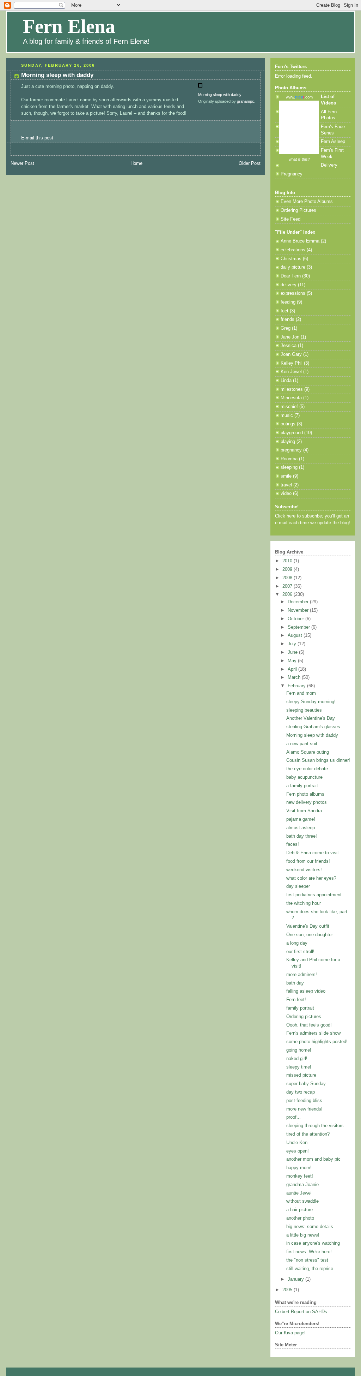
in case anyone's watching (313, 1243)
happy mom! (299, 1167)
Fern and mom (301, 693)
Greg (285, 328)
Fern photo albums (305, 794)
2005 (288, 1289)
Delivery (329, 165)
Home (136, 163)
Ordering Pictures (298, 210)
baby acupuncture (304, 777)
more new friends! (304, 1109)
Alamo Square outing (307, 752)
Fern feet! (296, 999)
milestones (292, 389)
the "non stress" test (307, 1260)
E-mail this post (38, 138)
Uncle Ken (296, 1142)
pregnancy (291, 450)
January (296, 1279)
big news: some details (309, 1226)
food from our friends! (308, 861)
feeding (288, 302)
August (296, 635)
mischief (289, 406)
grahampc (245, 101)
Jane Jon (290, 337)
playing (288, 441)
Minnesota (291, 397)
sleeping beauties (304, 710)
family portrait (300, 1008)
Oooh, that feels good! (309, 1025)
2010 (288, 560)
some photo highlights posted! (317, 1041)
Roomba (289, 458)
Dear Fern (291, 276)
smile (286, 476)
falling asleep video (305, 991)
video (286, 493)
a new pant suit (301, 743)
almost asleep (300, 827)
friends (287, 319)
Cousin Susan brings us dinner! (318, 760)
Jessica (288, 345)
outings (288, 423)
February (297, 685)
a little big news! (302, 1235)
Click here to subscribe (298, 516)
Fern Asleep (333, 141)
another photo (300, 1218)
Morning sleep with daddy (57, 75)
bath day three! (301, 836)
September (299, 627)
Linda (286, 380)
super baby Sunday (306, 1083)
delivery (288, 284)
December (299, 601)
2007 (288, 586)
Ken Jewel (291, 371)
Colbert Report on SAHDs (301, 1311)
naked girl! (296, 1058)
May (293, 660)
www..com (299, 97)
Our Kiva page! (290, 1332)
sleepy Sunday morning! (311, 701)
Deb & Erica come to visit (312, 852)
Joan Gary (291, 354)
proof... (293, 1117)
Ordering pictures (303, 1016)
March (295, 677)
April (293, 669)
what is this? (299, 159)
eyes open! (297, 1151)
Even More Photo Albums (307, 201)
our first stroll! (300, 951)
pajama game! (300, 819)
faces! (292, 844)
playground (292, 432)
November (299, 610)
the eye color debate (307, 768)
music (287, 415)
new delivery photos (306, 802)
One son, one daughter (309, 934)
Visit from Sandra (304, 810)
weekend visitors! (304, 869)
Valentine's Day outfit (307, 926)
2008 (288, 577)
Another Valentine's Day (310, 718)
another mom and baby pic (313, 1159)
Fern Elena (69, 26)
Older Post (250, 163)
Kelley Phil (291, 363)
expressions (293, 293)
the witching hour (303, 903)
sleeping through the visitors (315, 1125)
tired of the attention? (308, 1134)
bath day (295, 983)
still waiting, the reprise (309, 1268)
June (293, 652)
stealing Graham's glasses (313, 726)
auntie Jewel (299, 1193)
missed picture (301, 1075)
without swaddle (302, 1201)
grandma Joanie (302, 1184)
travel (286, 485)
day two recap (300, 1092)
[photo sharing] (200, 87)
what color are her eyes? (311, 878)
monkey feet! (299, 1176)
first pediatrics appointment (314, 894)
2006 (288, 594)
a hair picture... (301, 1209)
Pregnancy (291, 174)
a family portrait (302, 785)
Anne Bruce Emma (300, 241)
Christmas (291, 258)
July (293, 643)
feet (284, 311)
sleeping (289, 467)
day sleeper (298, 886)
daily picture (293, 267)
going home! (298, 1050)
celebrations (293, 249)
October (296, 618)
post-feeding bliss (304, 1100)
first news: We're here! (309, 1251)
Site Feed (290, 219)
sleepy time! (298, 1067)
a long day (296, 943)
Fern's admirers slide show (313, 1033)
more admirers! (301, 974)
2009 (288, 569)
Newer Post (22, 163)
